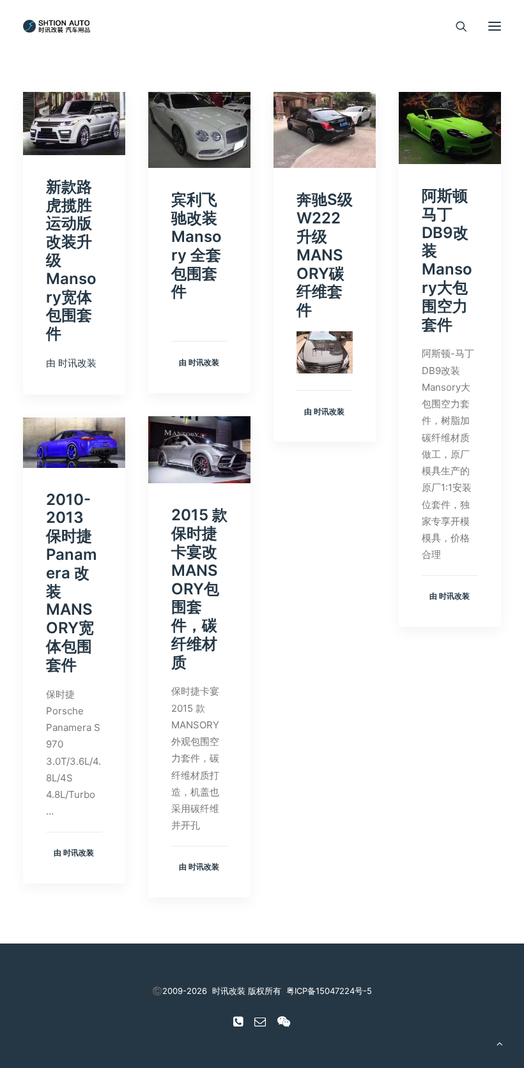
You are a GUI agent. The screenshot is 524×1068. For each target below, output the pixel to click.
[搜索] (455, 26)
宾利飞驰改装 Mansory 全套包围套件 (196, 245)
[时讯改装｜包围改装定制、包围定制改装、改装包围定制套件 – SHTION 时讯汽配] (59, 26)
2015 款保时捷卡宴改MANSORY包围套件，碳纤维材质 (199, 588)
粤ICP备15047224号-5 (329, 991)
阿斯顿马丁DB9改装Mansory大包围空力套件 (447, 260)
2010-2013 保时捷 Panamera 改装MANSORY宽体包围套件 (71, 582)
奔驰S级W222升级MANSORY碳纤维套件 (325, 254)
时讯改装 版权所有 (246, 991)
